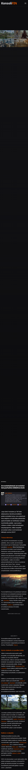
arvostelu (6, 600)
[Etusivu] (12, 3)
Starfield (9, 547)
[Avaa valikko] (25, 3)
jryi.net (8, 504)
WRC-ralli (15, 746)
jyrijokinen (14, 504)
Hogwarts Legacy (18, 749)
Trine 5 (15, 645)
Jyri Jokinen (8, 493)
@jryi (20, 504)
